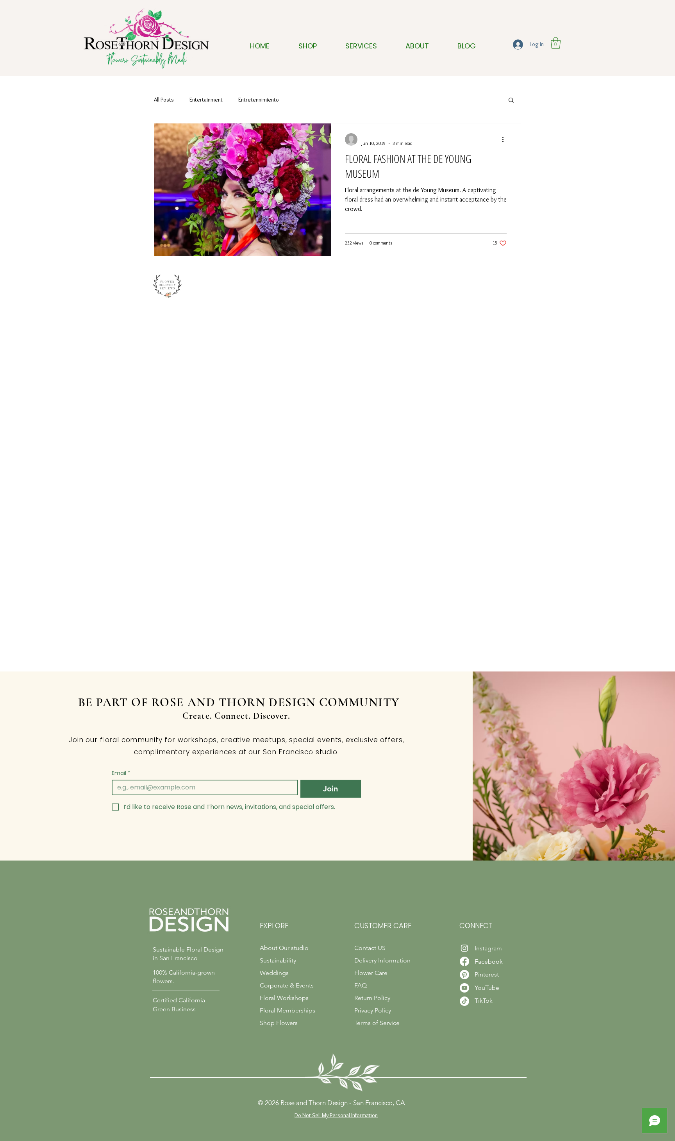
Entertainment (206, 99)
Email (121, 773)
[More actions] (505, 139)
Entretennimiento (258, 99)
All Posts (164, 99)
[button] (556, 43)
